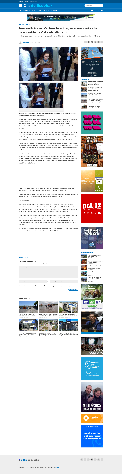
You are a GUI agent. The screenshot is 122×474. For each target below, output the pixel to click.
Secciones (53, 10)
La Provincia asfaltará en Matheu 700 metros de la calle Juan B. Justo (94, 255)
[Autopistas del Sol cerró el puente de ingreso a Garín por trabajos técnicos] (84, 95)
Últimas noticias (26, 10)
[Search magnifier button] (102, 6)
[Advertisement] (48, 176)
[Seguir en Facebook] (85, 459)
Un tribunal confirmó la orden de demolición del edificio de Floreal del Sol (47, 334)
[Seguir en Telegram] (98, 459)
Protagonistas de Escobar (64, 464)
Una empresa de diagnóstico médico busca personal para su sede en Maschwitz (68, 316)
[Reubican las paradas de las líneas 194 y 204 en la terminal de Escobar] (84, 89)
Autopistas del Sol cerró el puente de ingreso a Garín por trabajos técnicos (27, 316)
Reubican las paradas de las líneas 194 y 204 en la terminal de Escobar (95, 89)
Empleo (33, 10)
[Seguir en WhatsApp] (95, 459)
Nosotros (21, 1)
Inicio (20, 10)
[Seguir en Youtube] (91, 459)
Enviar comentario (73, 289)
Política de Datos (44, 464)
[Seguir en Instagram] (88, 459)
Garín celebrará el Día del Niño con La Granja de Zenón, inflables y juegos (95, 261)
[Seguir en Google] (102, 459)
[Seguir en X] (81, 459)
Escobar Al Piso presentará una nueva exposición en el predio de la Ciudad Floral (95, 273)
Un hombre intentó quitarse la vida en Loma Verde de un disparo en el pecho (27, 334)
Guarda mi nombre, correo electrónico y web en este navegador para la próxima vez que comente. (48, 286)
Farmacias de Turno (34, 1)
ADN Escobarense (53, 464)
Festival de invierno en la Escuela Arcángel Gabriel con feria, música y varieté (95, 278)
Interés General (25, 24)
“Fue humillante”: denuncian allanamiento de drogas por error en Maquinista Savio (95, 106)
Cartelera (39, 10)
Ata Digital (57, 467)
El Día (35, 5)
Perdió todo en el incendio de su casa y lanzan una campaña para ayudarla (95, 267)
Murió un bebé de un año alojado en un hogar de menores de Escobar (68, 334)
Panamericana (46, 10)
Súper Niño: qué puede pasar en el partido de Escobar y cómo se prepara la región (48, 316)
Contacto (26, 1)
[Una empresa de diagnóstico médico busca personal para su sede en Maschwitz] (84, 83)
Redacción (26, 42)
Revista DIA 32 (74, 464)
